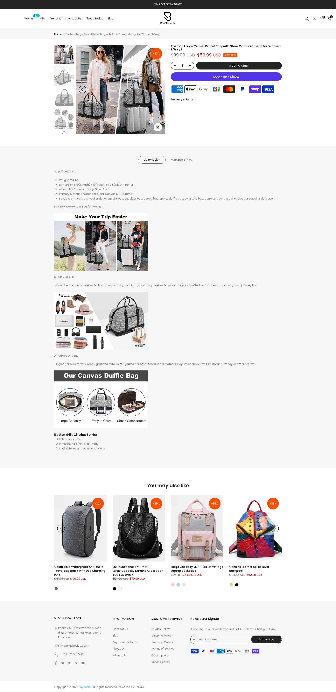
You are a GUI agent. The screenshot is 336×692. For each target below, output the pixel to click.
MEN (42, 18)
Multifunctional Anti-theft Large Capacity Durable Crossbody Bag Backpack (138, 571)
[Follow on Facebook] (55, 663)
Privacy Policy (160, 629)
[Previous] (82, 89)
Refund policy (160, 662)
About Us (119, 649)
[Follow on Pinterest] (76, 663)
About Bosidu (94, 18)
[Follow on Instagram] (69, 663)
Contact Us (73, 18)
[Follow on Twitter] (62, 663)
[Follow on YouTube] (83, 663)
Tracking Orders (162, 642)
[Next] (158, 89)
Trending (55, 18)
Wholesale (120, 655)
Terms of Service (163, 649)
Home (58, 34)
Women (31, 18)
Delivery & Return (183, 99)
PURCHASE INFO (181, 160)
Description (152, 160)
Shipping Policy (161, 635)
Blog (110, 18)
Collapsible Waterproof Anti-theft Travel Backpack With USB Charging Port (79, 571)
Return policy (160, 655)
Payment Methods (125, 642)
